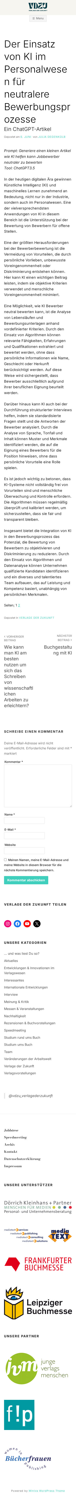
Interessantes (14, 980)
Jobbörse (11, 1130)
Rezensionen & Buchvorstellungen (29, 1023)
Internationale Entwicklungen (26, 987)
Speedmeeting (15, 1030)
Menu (40, 18)
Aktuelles (11, 961)
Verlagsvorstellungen (20, 1073)
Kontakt (10, 1151)
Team (8, 1052)
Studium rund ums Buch (22, 1038)
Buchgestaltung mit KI (58, 645)
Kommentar (13, 761)
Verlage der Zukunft (36, 617)
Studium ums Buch (18, 1045)
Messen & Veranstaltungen (24, 1009)
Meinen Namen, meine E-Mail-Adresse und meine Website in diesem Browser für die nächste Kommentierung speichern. (36, 865)
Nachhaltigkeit (15, 1016)
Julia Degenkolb (51, 136)
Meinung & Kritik (16, 1002)
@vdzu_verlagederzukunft (31, 1096)
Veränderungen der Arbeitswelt (27, 1059)
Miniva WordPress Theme (47, 1490)
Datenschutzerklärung (22, 1158)
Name (9, 814)
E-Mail (10, 829)
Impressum (13, 1166)
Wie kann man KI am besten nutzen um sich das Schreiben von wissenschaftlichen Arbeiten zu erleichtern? (18, 671)
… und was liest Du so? (21, 953)
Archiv (9, 1144)
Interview (11, 994)
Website (10, 844)
